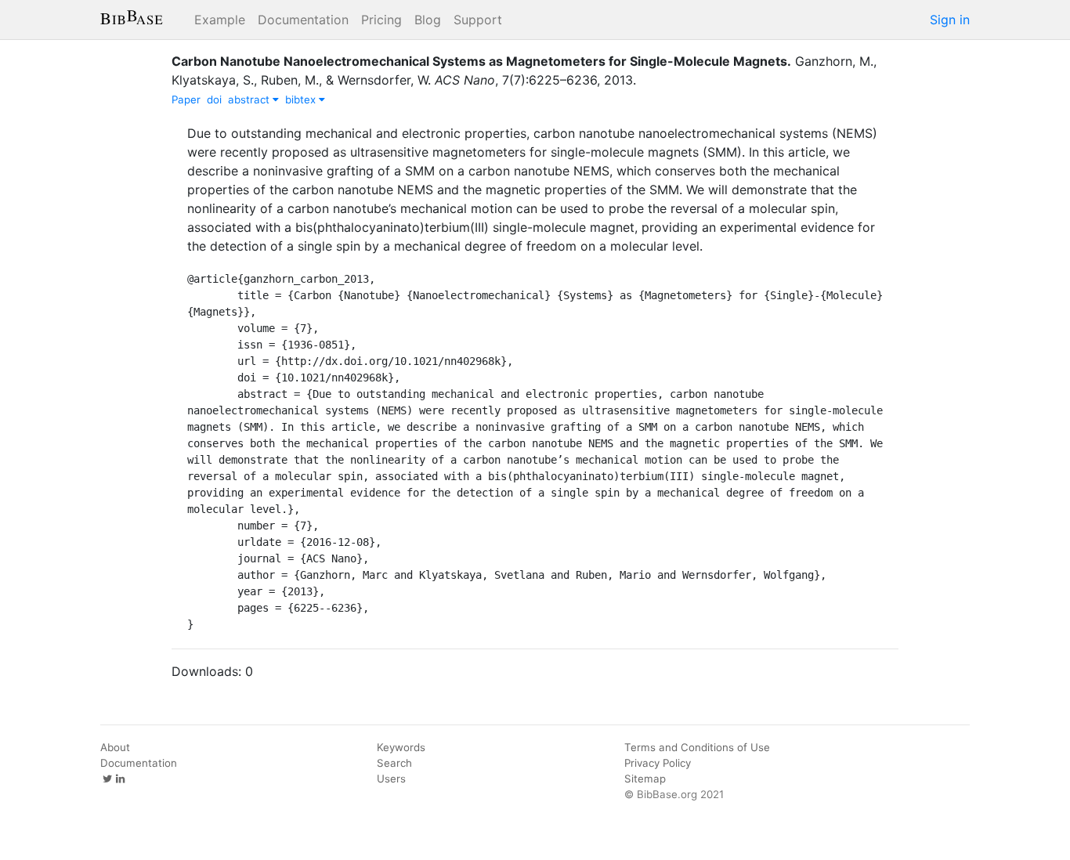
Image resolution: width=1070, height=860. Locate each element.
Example (219, 19)
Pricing (381, 19)
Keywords (401, 747)
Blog (427, 19)
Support (478, 19)
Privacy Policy (657, 763)
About (115, 747)
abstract (250, 99)
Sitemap (645, 778)
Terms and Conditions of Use (697, 747)
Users (391, 778)
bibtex (302, 99)
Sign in (950, 19)
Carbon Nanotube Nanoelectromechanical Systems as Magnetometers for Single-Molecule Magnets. (481, 61)
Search (394, 763)
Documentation (303, 19)
